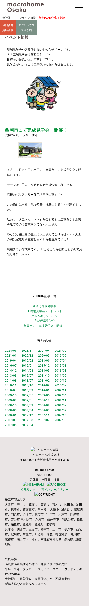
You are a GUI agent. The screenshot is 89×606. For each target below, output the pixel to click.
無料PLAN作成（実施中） (54, 17)
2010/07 (60, 385)
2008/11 (60, 400)
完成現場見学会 (44, 321)
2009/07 (27, 395)
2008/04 (27, 410)
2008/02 (60, 410)
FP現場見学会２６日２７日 (44, 311)
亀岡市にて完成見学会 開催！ (44, 326)
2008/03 (44, 410)
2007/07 (44, 420)
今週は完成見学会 (44, 306)
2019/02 (27, 360)
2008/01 (11, 415)
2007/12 (27, 415)
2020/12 (27, 355)
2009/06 (44, 395)
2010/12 (60, 380)
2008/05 (11, 410)
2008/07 (60, 405)
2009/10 (11, 395)
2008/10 (11, 405)
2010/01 (44, 390)
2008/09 (27, 405)
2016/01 (27, 365)
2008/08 (44, 405)
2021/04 (44, 350)
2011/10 (44, 375)
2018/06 (44, 360)
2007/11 (44, 415)
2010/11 (11, 385)
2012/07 (27, 375)
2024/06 (11, 350)
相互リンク (28, 489)
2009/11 (60, 390)
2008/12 (44, 400)
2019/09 (60, 355)
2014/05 (44, 370)
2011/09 (60, 375)
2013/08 (60, 370)
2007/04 (27, 425)
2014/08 (27, 370)
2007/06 (60, 420)
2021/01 (11, 355)
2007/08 (27, 420)
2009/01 (27, 400)
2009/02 (11, 400)
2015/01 (60, 365)
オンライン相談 (26, 17)
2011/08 (11, 380)
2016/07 (11, 365)
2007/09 (11, 420)
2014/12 (11, 370)
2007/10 (60, 415)
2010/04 (11, 390)
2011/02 (44, 380)
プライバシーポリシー (53, 489)
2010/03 (27, 390)
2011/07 (27, 380)
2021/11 (27, 350)
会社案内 (7, 17)
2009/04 (60, 395)
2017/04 (60, 360)
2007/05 (11, 425)
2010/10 (27, 385)
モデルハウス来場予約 (26, 27)
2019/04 (11, 360)
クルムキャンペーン (44, 316)
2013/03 (11, 375)
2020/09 (44, 355)
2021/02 (60, 350)
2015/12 (44, 365)
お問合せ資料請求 (7, 27)
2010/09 (44, 385)
